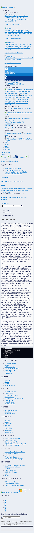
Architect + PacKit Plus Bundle (14, 398)
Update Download (10, 392)
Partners (7, 383)
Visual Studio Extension (12, 457)
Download (8, 149)
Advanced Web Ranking (12, 368)
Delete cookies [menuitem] (9, 352)
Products (7, 86)
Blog (6, 146)
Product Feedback (10, 404)
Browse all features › (12, 82)
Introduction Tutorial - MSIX (13, 168)
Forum (6, 144)
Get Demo (8, 125)
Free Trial (7, 420)
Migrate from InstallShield (12, 438)
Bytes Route (8, 373)
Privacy (9, 524)
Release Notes (9, 393)
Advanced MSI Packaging (12, 483)
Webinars (7, 468)
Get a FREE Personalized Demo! (14, 84)
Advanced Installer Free (12, 453)
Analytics (7, 141)
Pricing (7, 147)
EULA (3, 524)
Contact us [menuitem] (8, 353)
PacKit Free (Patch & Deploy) (14, 459)
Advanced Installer (10, 363)
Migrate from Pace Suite (12, 445)
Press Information (10, 385)
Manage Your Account (11, 395)
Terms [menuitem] (6, 357)
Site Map (15, 524)
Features (7, 10)
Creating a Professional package (14, 170)
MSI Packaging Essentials (12, 482)
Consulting (8, 412)
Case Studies (8, 428)
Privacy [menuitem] (7, 355)
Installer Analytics (10, 367)
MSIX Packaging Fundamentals (14, 485)
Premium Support (10, 413)
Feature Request (9, 402)
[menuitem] (7, 210)
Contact (7, 382)
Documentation (9, 397)
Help (6, 142)
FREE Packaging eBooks (12, 467)
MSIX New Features (11, 472)
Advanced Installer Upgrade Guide (15, 465)
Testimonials (8, 430)
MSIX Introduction (10, 470)
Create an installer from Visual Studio (16, 172)
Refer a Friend (9, 400)
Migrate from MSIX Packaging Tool (15, 443)
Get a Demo (8, 423)
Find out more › (5, 203)
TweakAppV (8, 455)
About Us (7, 380)
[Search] (21, 206)
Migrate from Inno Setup (12, 442)
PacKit (7, 365)
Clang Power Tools (10, 370)
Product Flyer (9, 432)
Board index (8, 348)
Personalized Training (11, 410)
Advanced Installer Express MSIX (15, 452)
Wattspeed (8, 372)
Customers (8, 427)
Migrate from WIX (10, 440)
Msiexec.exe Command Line (13, 174)
